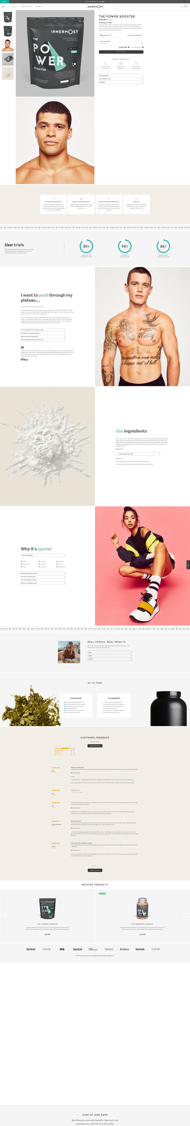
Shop (14, 6)
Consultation (26, 6)
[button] (3, 6)
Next (185, 915)
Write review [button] (95, 746)
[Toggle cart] (185, 7)
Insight (38, 6)
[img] (61, 768)
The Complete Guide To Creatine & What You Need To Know (137, 464)
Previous (5, 915)
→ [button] (97, 866)
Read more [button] (74, 846)
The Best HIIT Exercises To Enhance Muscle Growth (135, 461)
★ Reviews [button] (188, 565)
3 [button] (95, 866)
